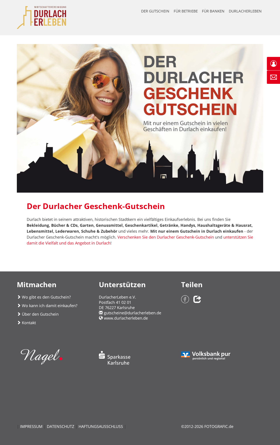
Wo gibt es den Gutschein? (46, 297)
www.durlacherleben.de (125, 318)
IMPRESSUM (31, 426)
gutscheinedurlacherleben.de (132, 312)
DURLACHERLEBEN (245, 11)
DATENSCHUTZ (60, 426)
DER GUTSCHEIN (155, 11)
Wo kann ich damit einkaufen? (49, 305)
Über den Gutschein (40, 314)
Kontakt (28, 322)
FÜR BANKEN (213, 11)
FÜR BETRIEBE (186, 11)
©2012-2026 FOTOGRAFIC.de (207, 426)
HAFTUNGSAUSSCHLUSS (101, 426)
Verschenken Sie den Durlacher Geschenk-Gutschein (165, 237)
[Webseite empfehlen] (197, 299)
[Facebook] (185, 299)
